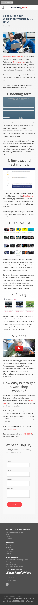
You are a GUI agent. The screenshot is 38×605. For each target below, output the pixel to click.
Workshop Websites (12, 564)
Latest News (9, 551)
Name (9, 461)
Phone (9, 470)
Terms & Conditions (9, 596)
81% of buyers (28, 196)
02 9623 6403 (10, 578)
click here (12, 429)
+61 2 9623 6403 (11, 580)
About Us (8, 547)
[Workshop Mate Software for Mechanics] (19, 7)
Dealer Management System (14, 566)
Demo (8, 534)
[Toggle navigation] (35, 8)
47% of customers (18, 62)
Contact (8, 554)
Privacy (19, 596)
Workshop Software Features (15, 532)
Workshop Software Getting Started (17, 560)
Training (8, 545)
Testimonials (10, 549)
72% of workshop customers (13, 57)
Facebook (7, 584)
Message (10, 488)
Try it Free (9, 539)
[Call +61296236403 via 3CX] (2, 7)
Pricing (8, 536)
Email (9, 479)
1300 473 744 (27, 434)
